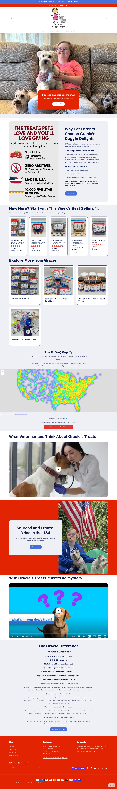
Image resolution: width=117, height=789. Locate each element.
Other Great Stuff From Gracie (24, 340)
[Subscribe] (39, 768)
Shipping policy (75, 782)
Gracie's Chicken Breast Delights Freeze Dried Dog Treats (77, 243)
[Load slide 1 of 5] (51, 116)
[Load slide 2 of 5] (53, 116)
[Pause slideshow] (70, 116)
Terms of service (65, 782)
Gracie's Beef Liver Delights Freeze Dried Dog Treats (58, 242)
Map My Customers (21, 414)
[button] (11, 18)
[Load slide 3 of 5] (56, 116)
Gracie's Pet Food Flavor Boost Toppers (91, 300)
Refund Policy (13, 752)
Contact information (86, 782)
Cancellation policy (98, 782)
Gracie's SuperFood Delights (98, 241)
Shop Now (71, 193)
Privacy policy (55, 782)
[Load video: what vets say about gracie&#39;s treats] (58, 469)
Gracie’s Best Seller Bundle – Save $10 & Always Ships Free (17, 242)
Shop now (18, 54)
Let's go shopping (58, 729)
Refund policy (47, 782)
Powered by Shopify (36, 782)
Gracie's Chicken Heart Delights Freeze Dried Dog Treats (38, 242)
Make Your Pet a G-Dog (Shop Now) (58, 427)
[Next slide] (66, 116)
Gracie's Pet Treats (19, 298)
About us (11, 746)
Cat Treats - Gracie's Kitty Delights (56, 300)
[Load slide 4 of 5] (59, 116)
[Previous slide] (47, 116)
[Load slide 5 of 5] (61, 116)
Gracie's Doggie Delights (24, 782)
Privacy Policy (13, 749)
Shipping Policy (13, 755)
